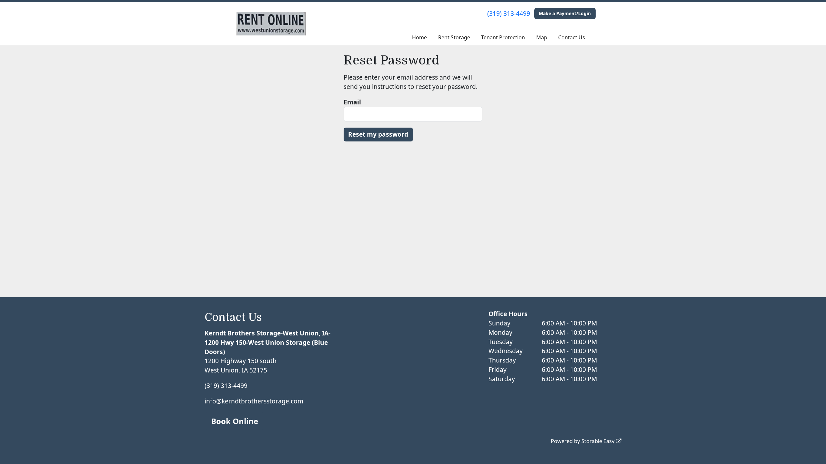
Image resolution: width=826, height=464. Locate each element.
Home (419, 37)
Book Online (234, 421)
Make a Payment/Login (565, 13)
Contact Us (571, 37)
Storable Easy (598, 441)
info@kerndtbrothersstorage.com (254, 401)
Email (352, 102)
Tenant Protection (503, 37)
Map (541, 37)
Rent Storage (454, 37)
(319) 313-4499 (508, 13)
